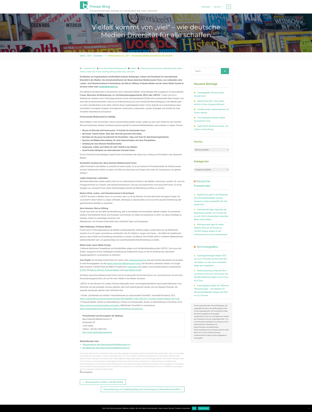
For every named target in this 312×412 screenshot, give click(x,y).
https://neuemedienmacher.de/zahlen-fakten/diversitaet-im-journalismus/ (111, 309)
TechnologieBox (207, 246)
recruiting (105, 72)
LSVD (82, 270)
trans (124, 72)
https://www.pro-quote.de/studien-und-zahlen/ (100, 305)
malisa (179, 68)
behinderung (145, 68)
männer (83, 72)
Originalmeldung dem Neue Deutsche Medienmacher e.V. (106, 344)
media (88, 72)
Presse (98, 72)
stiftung (113, 72)
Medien (133, 68)
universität (131, 72)
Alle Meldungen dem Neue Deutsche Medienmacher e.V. (106, 348)
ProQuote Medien (112, 270)
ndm (93, 72)
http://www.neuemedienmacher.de (97, 332)
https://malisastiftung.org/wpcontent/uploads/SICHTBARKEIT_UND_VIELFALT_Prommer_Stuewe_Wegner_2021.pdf (129, 299)
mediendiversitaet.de (108, 87)
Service (217, 7)
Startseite (205, 7)
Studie (118, 72)
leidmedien (167, 68)
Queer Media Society (132, 270)
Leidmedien (132, 267)
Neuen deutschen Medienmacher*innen (124, 263)
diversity (154, 68)
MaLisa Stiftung (97, 270)
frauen (160, 68)
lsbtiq (174, 68)
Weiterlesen (203, 408)
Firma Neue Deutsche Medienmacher (113, 68)
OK (194, 408)
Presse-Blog (100, 6)
